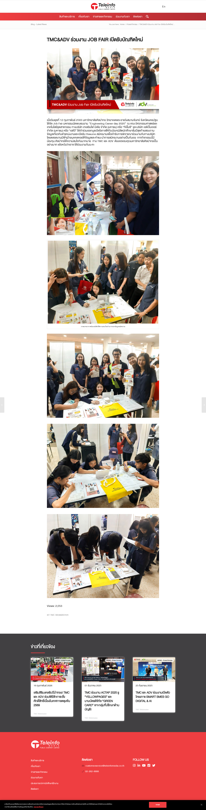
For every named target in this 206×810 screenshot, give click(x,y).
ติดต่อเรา (35, 789)
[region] (103, 805)
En (163, 6)
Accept (158, 805)
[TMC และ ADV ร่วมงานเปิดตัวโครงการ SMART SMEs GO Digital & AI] (154, 669)
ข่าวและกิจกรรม (65, 660)
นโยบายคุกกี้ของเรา (38, 807)
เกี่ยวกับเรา (35, 766)
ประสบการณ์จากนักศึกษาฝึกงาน (44, 783)
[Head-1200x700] (103, 81)
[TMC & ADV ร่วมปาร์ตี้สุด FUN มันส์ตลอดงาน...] (2, 405)
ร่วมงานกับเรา (37, 778)
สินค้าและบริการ (37, 760)
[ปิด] (201, 805)
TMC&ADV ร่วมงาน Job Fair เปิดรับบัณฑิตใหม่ (95, 39)
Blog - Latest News (39, 24)
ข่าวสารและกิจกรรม (39, 772)
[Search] (146, 16)
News (57, 660)
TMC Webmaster (59, 615)
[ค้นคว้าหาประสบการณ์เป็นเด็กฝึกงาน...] (204, 405)
